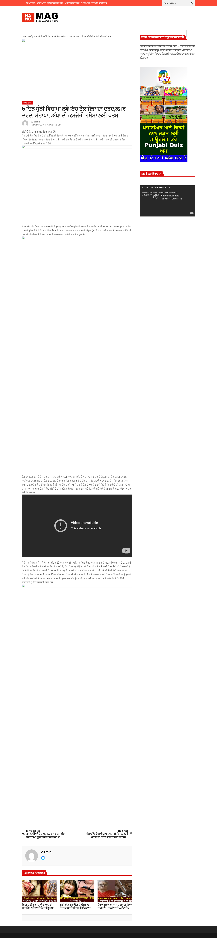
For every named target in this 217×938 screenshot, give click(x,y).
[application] (167, 200)
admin (37, 121)
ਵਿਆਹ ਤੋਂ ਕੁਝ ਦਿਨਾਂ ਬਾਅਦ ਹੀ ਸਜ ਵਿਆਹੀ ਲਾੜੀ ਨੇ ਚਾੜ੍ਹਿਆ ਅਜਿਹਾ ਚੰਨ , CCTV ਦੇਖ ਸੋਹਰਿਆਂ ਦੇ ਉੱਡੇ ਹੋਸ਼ (38, 906)
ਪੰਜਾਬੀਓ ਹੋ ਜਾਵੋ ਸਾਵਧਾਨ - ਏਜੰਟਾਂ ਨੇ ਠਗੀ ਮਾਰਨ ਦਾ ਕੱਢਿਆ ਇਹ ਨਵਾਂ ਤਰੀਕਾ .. (107, 834)
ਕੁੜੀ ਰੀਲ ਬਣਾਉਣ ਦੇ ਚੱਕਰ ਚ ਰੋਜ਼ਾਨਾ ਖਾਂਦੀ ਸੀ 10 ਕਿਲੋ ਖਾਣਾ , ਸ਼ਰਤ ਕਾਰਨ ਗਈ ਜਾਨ (76, 906)
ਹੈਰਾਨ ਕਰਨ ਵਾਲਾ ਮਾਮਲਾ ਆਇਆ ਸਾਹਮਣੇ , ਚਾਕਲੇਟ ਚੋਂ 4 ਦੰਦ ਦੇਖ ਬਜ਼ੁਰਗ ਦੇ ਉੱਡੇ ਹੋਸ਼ (84, 3)
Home (25, 36)
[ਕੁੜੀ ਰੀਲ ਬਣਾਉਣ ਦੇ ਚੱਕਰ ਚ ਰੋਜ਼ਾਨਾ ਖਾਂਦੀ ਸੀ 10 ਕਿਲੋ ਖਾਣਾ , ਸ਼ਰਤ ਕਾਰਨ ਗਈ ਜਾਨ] (77, 891)
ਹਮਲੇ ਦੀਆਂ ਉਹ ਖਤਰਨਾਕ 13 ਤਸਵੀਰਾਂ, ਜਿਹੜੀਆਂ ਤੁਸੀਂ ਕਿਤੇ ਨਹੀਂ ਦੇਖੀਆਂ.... (46, 834)
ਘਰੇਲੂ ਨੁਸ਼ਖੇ (33, 36)
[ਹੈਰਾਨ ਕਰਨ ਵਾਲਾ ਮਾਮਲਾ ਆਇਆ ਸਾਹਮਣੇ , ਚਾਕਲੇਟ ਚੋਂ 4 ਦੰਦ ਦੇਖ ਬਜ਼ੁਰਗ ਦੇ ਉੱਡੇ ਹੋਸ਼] (115, 891)
